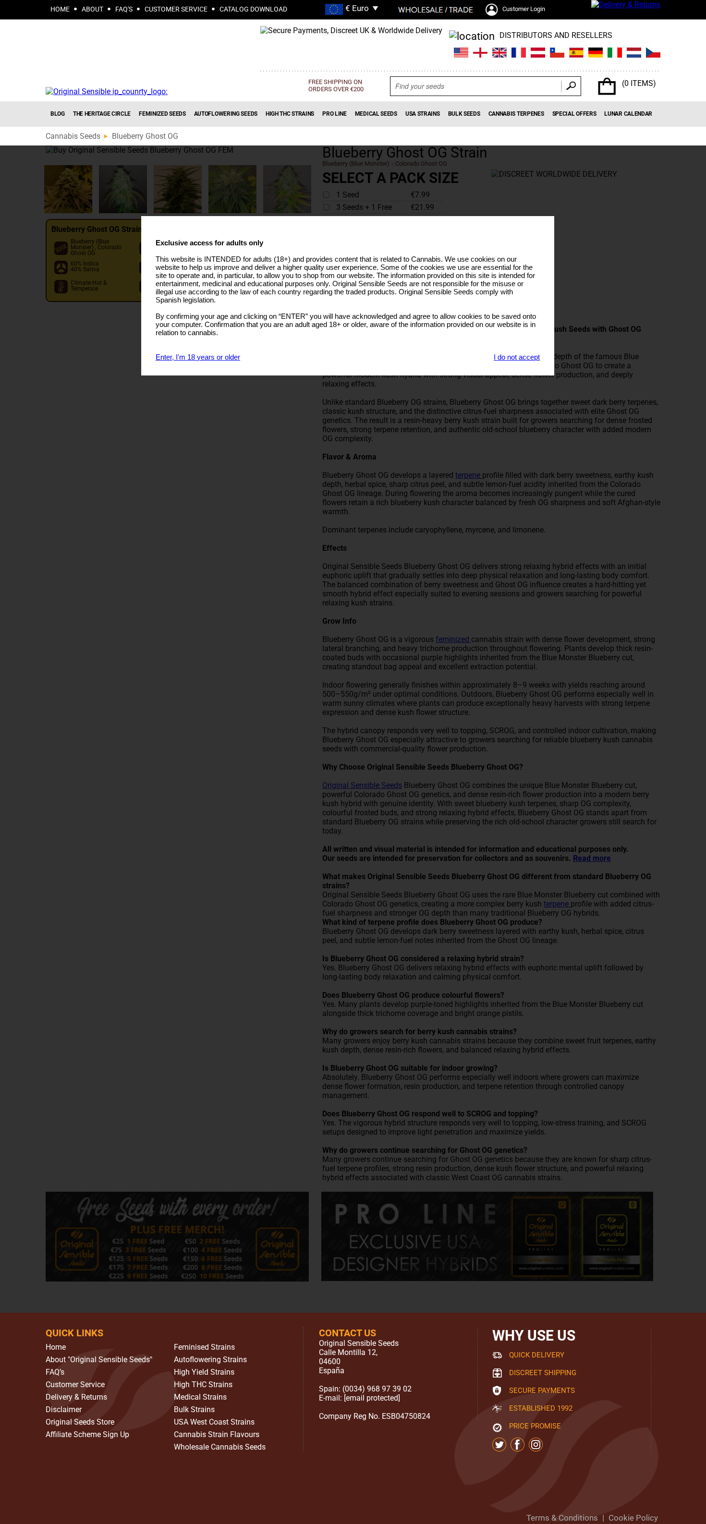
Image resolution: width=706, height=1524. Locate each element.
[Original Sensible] (107, 91)
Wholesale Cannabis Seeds (220, 1447)
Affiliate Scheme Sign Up (87, 1435)
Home (56, 1347)
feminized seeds (162, 113)
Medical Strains (200, 1397)
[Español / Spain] (576, 54)
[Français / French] (518, 54)
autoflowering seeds (225, 113)
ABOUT (92, 9)
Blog (57, 113)
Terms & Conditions (562, 1518)
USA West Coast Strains (214, 1422)
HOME (60, 9)
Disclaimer (64, 1410)
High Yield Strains (204, 1372)
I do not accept (517, 357)
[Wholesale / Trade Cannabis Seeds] (435, 9)
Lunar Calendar (628, 113)
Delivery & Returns (76, 1397)
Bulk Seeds (464, 113)
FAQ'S (124, 9)
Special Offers (574, 113)
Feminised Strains (204, 1347)
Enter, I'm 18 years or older (198, 357)
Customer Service (75, 1385)
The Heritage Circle (102, 113)
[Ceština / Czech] (653, 54)
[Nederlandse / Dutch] (634, 54)
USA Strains (422, 113)
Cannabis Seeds (73, 136)
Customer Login (523, 8)
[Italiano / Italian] (615, 54)
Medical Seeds (376, 113)
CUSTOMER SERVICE (176, 9)
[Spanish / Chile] (557, 54)
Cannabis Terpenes (516, 113)
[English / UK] (480, 54)
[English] (499, 54)
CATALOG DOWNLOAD (253, 9)
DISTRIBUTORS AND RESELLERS (555, 35)
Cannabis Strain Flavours (216, 1435)
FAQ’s (55, 1372)
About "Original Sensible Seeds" (99, 1360)
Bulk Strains (194, 1410)
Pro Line (334, 113)
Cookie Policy (633, 1518)
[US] (461, 54)
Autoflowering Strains (210, 1360)
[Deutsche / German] (595, 54)
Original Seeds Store (80, 1422)
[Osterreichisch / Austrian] (538, 54)
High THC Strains (290, 113)
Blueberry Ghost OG (145, 136)
